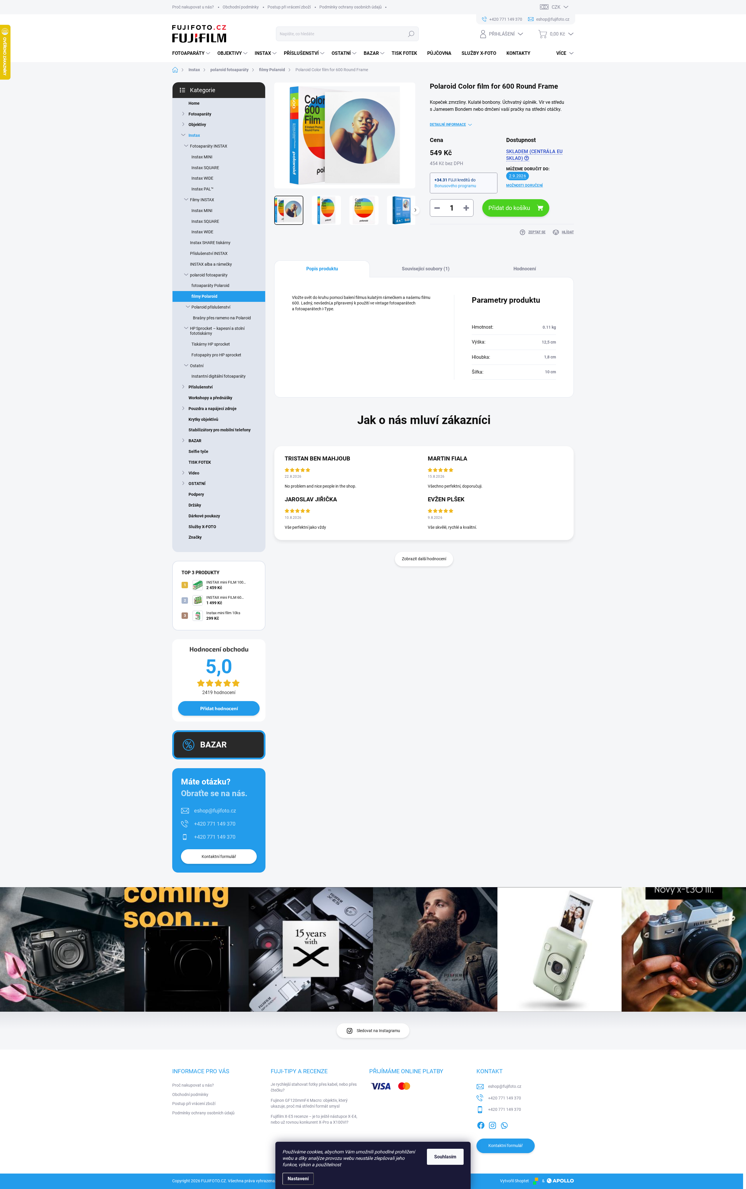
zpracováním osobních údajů (442, 636)
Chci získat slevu (416, 621)
